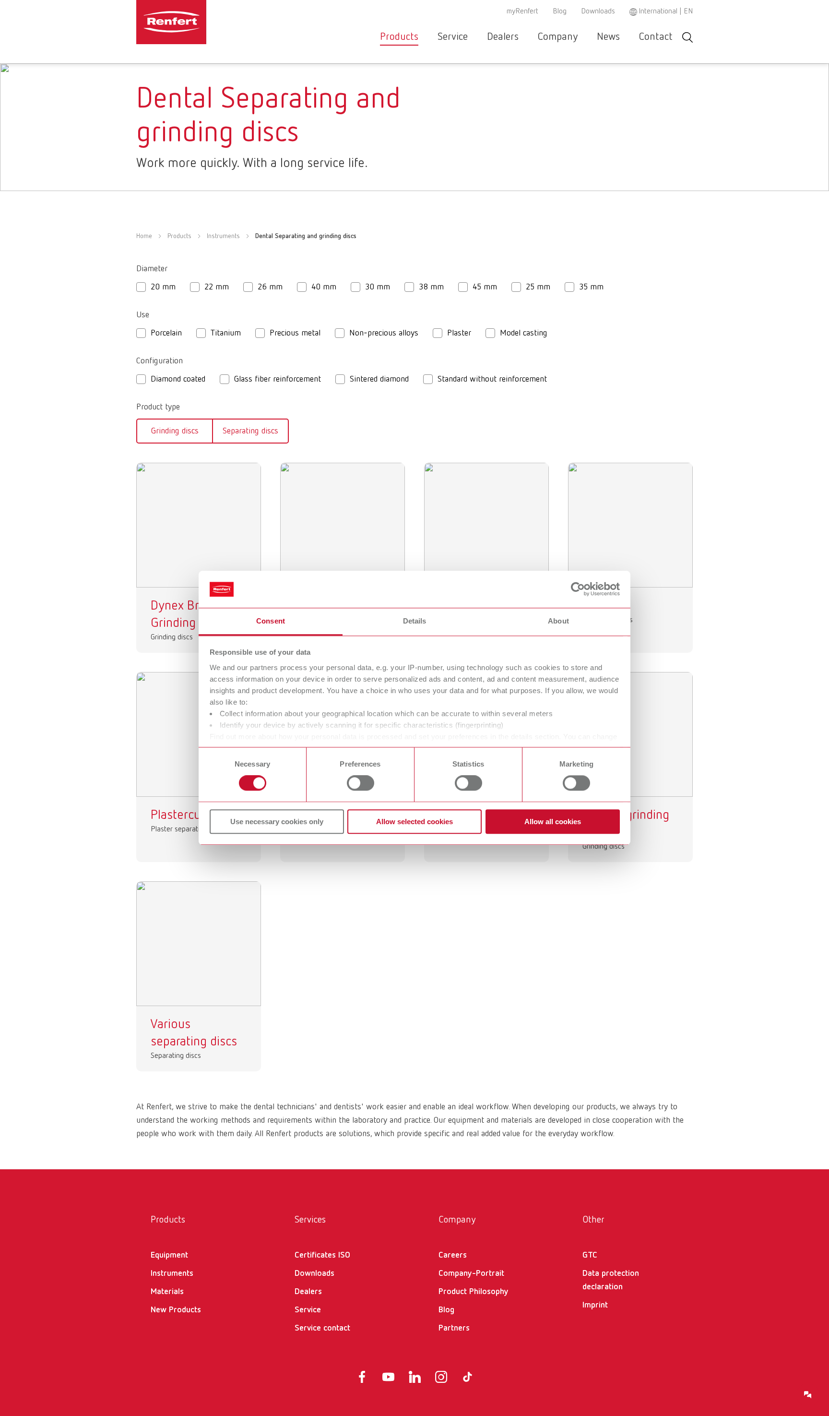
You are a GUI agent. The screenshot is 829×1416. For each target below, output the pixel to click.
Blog (560, 11)
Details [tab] (414, 621)
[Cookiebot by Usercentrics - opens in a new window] (578, 589)
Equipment (169, 1255)
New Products (176, 1310)
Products (399, 37)
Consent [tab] (270, 621)
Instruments (223, 236)
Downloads (598, 11)
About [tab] (558, 621)
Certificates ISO (322, 1255)
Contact (656, 37)
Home (144, 236)
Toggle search (687, 37)
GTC (589, 1255)
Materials (167, 1291)
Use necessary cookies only (276, 821)
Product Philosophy (473, 1291)
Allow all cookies (552, 821)
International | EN (666, 11)
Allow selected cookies (414, 821)
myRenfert (522, 11)
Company (558, 37)
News (608, 37)
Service (453, 37)
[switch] (360, 783)
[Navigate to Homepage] (200, 22)
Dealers (503, 37)
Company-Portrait (471, 1273)
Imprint (595, 1305)
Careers (452, 1255)
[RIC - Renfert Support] (807, 1394)
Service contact (322, 1328)
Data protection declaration (610, 1280)
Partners (454, 1328)
